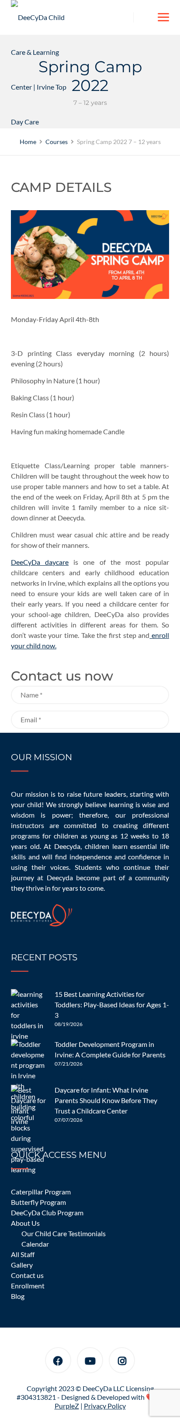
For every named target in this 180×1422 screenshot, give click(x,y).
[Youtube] (90, 1362)
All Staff (23, 1254)
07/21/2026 (69, 1063)
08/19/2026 (69, 1024)
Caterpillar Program (41, 1191)
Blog (17, 1296)
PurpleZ (67, 1406)
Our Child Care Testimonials (63, 1233)
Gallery (22, 1265)
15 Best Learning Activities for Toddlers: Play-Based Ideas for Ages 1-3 (112, 1004)
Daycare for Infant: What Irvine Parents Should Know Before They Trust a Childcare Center (106, 1100)
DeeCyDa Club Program (47, 1212)
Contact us (27, 1275)
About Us (25, 1223)
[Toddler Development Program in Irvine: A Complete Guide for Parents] (28, 1056)
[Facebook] (58, 1362)
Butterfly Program (38, 1202)
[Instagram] (122, 1362)
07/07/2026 (69, 1120)
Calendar (35, 1244)
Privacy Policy (105, 1406)
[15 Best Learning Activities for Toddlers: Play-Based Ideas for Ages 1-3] (28, 1006)
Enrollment (28, 1285)
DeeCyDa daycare (40, 562)
